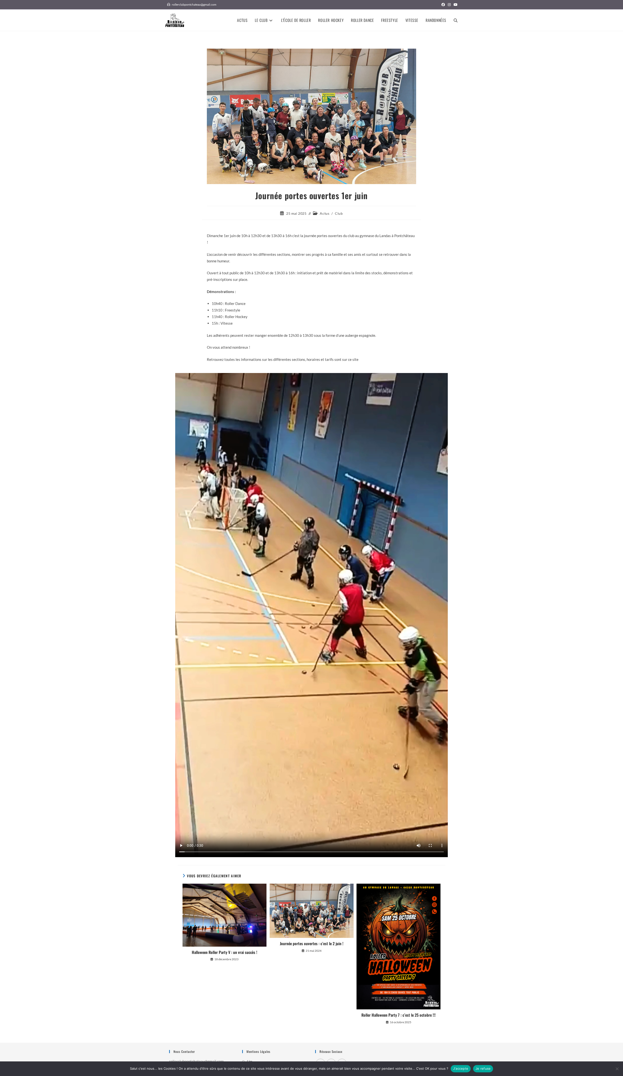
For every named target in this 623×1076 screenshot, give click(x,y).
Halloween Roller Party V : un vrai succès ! (224, 952)
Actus (324, 213)
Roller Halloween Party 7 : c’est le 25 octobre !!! (398, 1015)
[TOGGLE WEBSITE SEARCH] (455, 20)
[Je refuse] (616, 1068)
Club (339, 213)
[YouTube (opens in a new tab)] (455, 4)
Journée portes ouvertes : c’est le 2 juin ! (311, 943)
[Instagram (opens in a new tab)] (449, 4)
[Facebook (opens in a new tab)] (443, 4)
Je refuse (483, 1068)
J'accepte (460, 1068)
